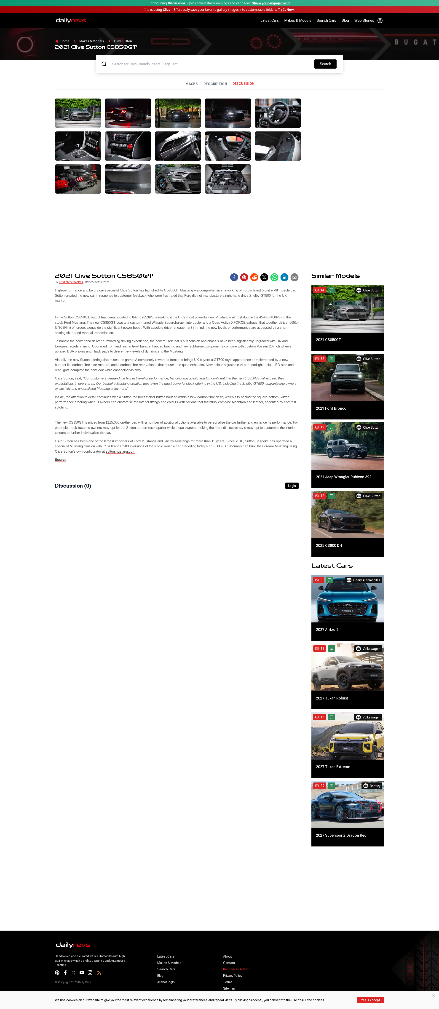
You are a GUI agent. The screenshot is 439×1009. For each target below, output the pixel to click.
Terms (228, 982)
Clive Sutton (123, 41)
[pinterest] (244, 277)
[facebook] (234, 277)
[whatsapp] (274, 277)
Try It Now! (286, 9)
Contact (229, 963)
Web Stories (364, 20)
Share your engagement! (270, 3)
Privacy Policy (232, 975)
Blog (345, 20)
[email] (294, 277)
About (227, 956)
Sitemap (229, 988)
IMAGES (191, 84)
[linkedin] (284, 277)
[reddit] (254, 277)
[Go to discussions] (331, 290)
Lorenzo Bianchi (71, 282)
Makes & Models (297, 20)
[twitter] (264, 277)
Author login (166, 982)
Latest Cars (269, 20)
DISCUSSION (243, 83)
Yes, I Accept (370, 1000)
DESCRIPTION (215, 84)
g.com (130, 451)
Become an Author (236, 969)
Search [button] (328, 63)
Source (60, 460)
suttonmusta (115, 451)
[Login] (380, 20)
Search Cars (326, 20)
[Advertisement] (344, 131)
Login (292, 486)
